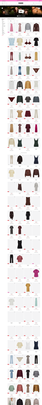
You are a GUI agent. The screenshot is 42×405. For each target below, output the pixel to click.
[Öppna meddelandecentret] (36, 3)
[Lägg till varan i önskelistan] (14, 37)
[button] (34, 18)
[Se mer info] (11, 50)
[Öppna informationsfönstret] (39, 0)
